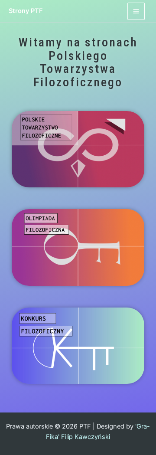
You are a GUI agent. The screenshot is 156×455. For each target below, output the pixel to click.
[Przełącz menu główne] (136, 11)
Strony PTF (26, 11)
